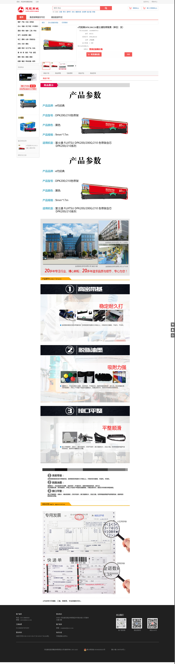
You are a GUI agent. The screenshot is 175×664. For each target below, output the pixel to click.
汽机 (23, 22)
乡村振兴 (35, 26)
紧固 (19, 31)
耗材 (23, 48)
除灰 (23, 57)
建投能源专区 (57, 17)
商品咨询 (93, 73)
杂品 (33, 48)
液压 (26, 52)
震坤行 (69, 12)
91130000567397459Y (22, 628)
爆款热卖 (78, 12)
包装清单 (69, 73)
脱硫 (27, 57)
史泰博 (84, 12)
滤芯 (34, 52)
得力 (64, 12)
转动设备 (28, 61)
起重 (19, 61)
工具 (31, 31)
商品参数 (58, 73)
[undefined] (58, 44)
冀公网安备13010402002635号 (96, 650)
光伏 (23, 44)
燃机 (27, 44)
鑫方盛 (89, 12)
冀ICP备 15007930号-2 (118, 650)
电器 (23, 26)
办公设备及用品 (53, 23)
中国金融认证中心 (62, 636)
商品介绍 (46, 73)
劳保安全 (32, 39)
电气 (19, 35)
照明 (23, 39)
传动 (34, 31)
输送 (23, 61)
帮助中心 (154, 2)
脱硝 (31, 57)
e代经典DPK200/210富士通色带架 (32, 147)
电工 (19, 39)
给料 (33, 61)
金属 (19, 48)
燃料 (19, 57)
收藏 (128, 54)
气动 (30, 52)
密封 (23, 31)
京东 (73, 12)
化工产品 (28, 48)
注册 (37, 2)
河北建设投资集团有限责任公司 (54, 650)
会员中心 (146, 2)
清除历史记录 (22, 155)
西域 (93, 12)
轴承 (27, 31)
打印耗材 (65, 23)
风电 (19, 44)
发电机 (32, 22)
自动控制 (24, 35)
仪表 (27, 39)
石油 (27, 22)
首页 (21, 17)
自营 (60, 12)
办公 (19, 26)
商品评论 (81, 73)
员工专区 (28, 26)
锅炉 (19, 22)
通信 (29, 35)
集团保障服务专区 (37, 17)
